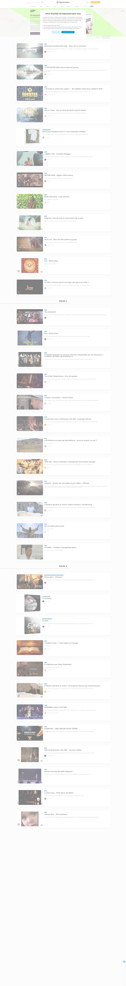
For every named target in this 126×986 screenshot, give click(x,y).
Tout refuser (63, 35)
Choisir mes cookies (56, 32)
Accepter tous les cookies (68, 32)
